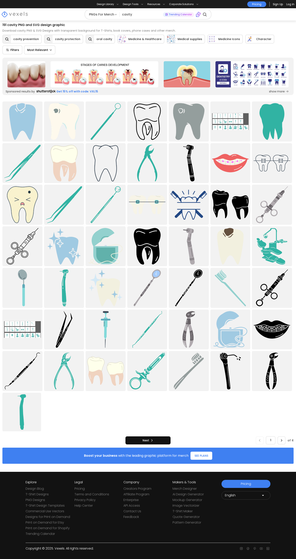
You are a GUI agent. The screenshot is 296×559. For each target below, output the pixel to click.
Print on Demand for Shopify (48, 528)
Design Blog (35, 488)
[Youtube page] (261, 548)
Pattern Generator (187, 522)
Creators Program (137, 488)
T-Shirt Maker (183, 511)
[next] (281, 440)
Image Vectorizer (186, 505)
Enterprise (131, 500)
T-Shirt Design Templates (45, 505)
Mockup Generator (187, 500)
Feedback (131, 516)
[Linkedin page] (267, 548)
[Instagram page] (241, 548)
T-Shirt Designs (37, 494)
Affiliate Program (136, 494)
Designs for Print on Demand (48, 516)
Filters (14, 50)
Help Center (84, 505)
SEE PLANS (201, 456)
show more (277, 91)
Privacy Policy (85, 500)
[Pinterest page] (254, 548)
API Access (131, 505)
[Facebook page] (247, 548)
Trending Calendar (40, 533)
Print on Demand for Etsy (45, 522)
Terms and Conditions (92, 494)
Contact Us (132, 511)
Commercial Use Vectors (45, 511)
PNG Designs (35, 500)
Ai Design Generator (188, 494)
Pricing (80, 488)
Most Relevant (37, 50)
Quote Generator (186, 516)
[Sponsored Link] (26, 74)
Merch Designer (185, 488)
